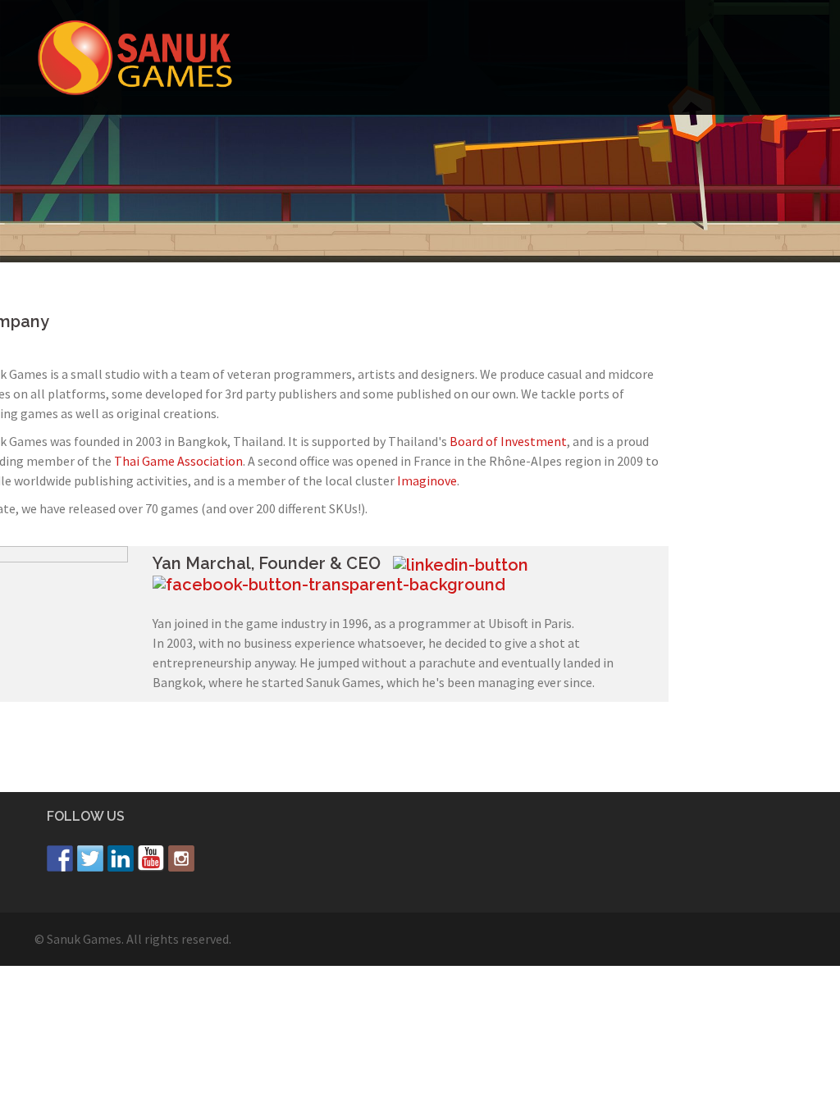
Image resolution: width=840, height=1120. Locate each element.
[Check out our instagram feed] (181, 858)
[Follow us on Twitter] (90, 858)
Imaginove (427, 480)
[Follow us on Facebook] (60, 858)
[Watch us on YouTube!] (151, 858)
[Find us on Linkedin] (120, 858)
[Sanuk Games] (134, 56)
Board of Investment (508, 441)
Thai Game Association (178, 461)
